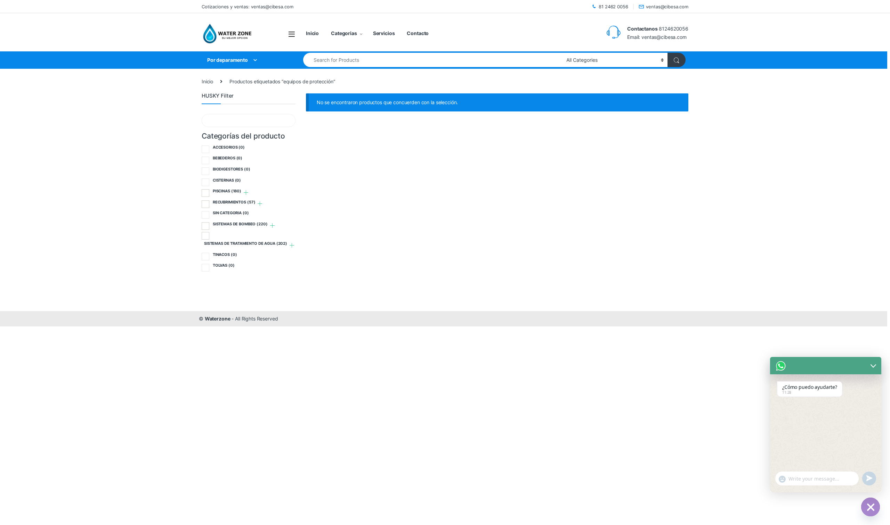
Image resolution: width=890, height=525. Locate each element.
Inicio (312, 33)
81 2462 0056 (613, 6)
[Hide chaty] (870, 507)
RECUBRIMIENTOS (234, 202)
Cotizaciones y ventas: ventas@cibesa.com (247, 6)
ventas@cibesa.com (667, 6)
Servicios (384, 33)
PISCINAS (227, 191)
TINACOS (225, 254)
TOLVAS (224, 265)
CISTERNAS (227, 180)
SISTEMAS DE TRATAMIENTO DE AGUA (245, 243)
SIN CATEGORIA (231, 212)
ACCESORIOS (229, 147)
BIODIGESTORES (231, 169)
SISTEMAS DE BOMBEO (240, 224)
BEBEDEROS (227, 158)
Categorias (344, 33)
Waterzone (217, 319)
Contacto (418, 33)
